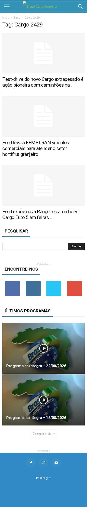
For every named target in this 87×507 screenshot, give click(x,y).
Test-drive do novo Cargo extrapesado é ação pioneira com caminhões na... (42, 82)
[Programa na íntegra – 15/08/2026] (43, 399)
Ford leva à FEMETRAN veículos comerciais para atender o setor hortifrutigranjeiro (35, 148)
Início (5, 18)
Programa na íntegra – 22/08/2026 (36, 365)
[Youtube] (56, 462)
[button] (80, 6)
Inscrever (74, 283)
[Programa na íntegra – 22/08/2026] (43, 348)
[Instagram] (43, 462)
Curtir (12, 283)
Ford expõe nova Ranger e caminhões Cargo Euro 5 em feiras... (40, 214)
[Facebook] (31, 462)
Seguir (33, 283)
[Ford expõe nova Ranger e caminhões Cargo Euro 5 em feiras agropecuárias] (43, 185)
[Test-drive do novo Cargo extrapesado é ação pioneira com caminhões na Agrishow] (43, 53)
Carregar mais (41, 433)
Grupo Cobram (43, 485)
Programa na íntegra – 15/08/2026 (36, 417)
